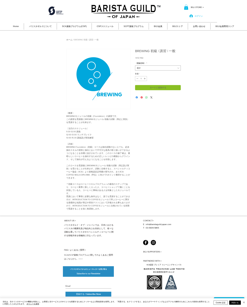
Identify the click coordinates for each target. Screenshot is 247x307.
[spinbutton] (141, 78)
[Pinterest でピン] (141, 97)
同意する (235, 302)
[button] (186, 7)
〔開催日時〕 (141, 63)
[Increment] (145, 78)
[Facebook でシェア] (136, 97)
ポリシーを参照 (33, 303)
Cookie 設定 (221, 302)
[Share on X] (151, 97)
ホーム (69, 40)
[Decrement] (137, 78)
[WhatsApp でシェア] (146, 97)
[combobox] (158, 68)
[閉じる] (243, 302)
